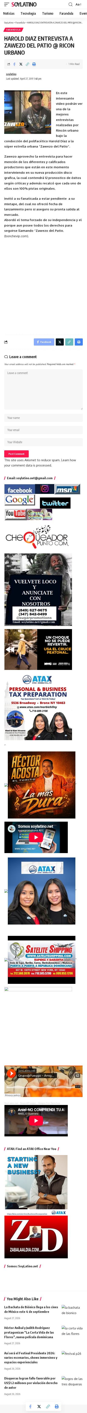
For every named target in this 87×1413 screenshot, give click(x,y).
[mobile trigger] (7, 4)
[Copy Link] (27, 64)
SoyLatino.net (11, 1103)
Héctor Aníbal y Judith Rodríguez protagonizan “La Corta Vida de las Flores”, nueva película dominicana (29, 1332)
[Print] (34, 64)
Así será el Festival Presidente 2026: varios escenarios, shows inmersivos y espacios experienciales (30, 1357)
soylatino (11, 74)
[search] (70, 4)
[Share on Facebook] (14, 64)
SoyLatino (23, 4)
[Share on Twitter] (21, 64)
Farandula (13, 29)
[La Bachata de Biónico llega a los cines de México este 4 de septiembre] (72, 1311)
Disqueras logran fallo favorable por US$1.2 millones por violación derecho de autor (31, 1382)
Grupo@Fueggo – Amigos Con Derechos (40, 1103)
